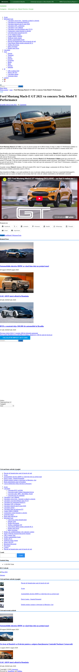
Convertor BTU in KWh (15, 490)
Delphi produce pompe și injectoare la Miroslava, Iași (20, 480)
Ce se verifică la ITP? (14, 34)
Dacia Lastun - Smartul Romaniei (14, 478)
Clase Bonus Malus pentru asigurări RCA (20, 43)
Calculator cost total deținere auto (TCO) (20, 29)
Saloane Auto (12, 521)
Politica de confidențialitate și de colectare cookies (19, 532)
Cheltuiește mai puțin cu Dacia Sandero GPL (29, 1)
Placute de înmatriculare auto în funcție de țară (22, 41)
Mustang (15, 235)
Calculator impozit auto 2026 (15, 337)
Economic (11, 60)
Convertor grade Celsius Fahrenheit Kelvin (21, 492)
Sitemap (2, 575)
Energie (10, 58)
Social (9, 57)
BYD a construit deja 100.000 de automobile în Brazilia (22, 326)
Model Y (10, 235)
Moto (9, 64)
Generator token (13, 76)
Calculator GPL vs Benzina (16, 26)
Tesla (19, 235)
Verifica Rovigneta (13, 45)
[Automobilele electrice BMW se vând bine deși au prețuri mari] (17, 262)
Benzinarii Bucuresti (10, 544)
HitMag (19, 671)
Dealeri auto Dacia (13, 48)
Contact (6, 78)
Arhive (2, 400)
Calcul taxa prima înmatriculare (17, 520)
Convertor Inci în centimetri (16, 495)
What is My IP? (12, 72)
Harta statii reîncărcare (10, 516)
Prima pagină (4, 90)
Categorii (3, 404)
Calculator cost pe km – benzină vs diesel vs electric (23, 20)
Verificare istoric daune (15, 38)
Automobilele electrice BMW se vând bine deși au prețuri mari (24, 266)
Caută (2, 552)
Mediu (10, 62)
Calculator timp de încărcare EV (17, 33)
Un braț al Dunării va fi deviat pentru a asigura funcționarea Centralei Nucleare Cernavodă (36, 644)
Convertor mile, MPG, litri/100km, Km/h (20, 494)
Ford (6, 235)
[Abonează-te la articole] (4, 572)
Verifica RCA (8, 539)
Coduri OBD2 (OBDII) (15, 36)
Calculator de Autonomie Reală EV (18, 22)
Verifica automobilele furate (16, 39)
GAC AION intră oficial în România (14, 296)
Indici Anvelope (12, 46)
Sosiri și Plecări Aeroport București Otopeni (17, 533)
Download (7, 545)
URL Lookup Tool (13, 71)
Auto (5, 52)
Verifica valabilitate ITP (15, 525)
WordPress (11, 671)
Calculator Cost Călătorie (15, 27)
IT (4, 69)
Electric (10, 53)
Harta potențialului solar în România (15, 482)
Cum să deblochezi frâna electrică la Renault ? (18, 483)
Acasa (6, 17)
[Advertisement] (14, 370)
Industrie (10, 67)
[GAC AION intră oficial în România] (17, 292)
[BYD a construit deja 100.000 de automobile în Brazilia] (17, 322)
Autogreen (3, 6)
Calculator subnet (13, 74)
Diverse (10, 65)
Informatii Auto (8, 19)
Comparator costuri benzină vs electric (19, 31)
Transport (10, 55)
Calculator (7, 50)
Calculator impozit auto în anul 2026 (19, 24)
